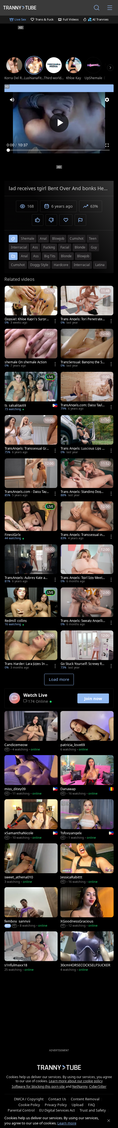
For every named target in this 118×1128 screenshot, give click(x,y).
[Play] (59, 122)
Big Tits (49, 256)
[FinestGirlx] (31, 521)
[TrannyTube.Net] (19, 7)
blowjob (58, 238)
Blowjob (83, 256)
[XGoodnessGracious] (87, 908)
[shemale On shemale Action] (31, 349)
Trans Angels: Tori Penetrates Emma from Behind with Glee (82, 319)
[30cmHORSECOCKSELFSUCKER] (87, 952)
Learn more (66, 1123)
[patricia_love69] (87, 731)
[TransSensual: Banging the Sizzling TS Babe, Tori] (87, 349)
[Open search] (97, 8)
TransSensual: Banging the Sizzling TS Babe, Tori (82, 362)
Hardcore (61, 264)
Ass (36, 256)
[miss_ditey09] (31, 775)
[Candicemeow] (31, 731)
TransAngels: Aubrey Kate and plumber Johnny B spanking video (27, 577)
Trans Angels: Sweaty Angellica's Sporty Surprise (82, 620)
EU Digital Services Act (57, 1110)
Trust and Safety (93, 1110)
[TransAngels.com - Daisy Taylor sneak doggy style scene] (31, 478)
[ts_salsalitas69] (31, 392)
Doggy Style (39, 264)
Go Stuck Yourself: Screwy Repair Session (82, 664)
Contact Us (57, 1098)
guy (94, 247)
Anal (24, 256)
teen (92, 238)
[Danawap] (87, 775)
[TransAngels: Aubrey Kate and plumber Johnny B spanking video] (31, 564)
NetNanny (80, 1086)
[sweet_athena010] (31, 864)
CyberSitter (97, 1086)
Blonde (66, 256)
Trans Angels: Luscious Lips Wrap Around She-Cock (83, 448)
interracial (19, 247)
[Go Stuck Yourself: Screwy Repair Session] (87, 650)
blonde (80, 247)
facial (64, 247)
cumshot (76, 238)
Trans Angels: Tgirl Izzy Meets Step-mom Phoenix (82, 577)
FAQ (91, 1104)
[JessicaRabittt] (87, 864)
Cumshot (18, 264)
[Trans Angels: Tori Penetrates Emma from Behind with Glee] (87, 305)
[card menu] (55, 321)
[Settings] (107, 99)
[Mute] (12, 99)
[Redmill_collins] (31, 607)
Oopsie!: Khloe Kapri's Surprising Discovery (27, 319)
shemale (27, 238)
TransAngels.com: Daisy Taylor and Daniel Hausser (82, 405)
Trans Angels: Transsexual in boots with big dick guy (83, 534)
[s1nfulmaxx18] (31, 952)
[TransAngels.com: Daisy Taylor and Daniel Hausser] (87, 392)
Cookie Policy (29, 1104)
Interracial (82, 264)
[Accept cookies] (109, 1121)
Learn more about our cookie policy (76, 1081)
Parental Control (21, 1110)
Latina (100, 264)
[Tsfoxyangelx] (87, 820)
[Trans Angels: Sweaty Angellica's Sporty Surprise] (87, 607)
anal (43, 238)
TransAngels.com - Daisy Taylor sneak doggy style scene (27, 491)
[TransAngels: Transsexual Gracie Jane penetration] (31, 435)
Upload (77, 1104)
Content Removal (85, 1098)
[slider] (59, 150)
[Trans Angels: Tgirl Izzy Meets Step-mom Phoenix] (87, 564)
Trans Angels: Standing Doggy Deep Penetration (83, 491)
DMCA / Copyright (29, 1098)
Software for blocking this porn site (39, 1086)
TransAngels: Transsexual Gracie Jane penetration (26, 448)
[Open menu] (110, 8)
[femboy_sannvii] (31, 908)
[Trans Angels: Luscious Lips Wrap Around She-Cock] (87, 435)
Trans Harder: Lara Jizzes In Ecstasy (27, 664)
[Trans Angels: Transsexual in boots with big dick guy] (87, 521)
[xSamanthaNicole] (31, 820)
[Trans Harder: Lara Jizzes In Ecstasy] (31, 650)
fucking (49, 247)
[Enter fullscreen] (107, 145)
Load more (59, 679)
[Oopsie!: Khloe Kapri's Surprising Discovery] (31, 305)
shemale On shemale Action (26, 362)
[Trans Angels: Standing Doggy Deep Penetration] (87, 478)
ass (35, 247)
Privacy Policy (56, 1104)
